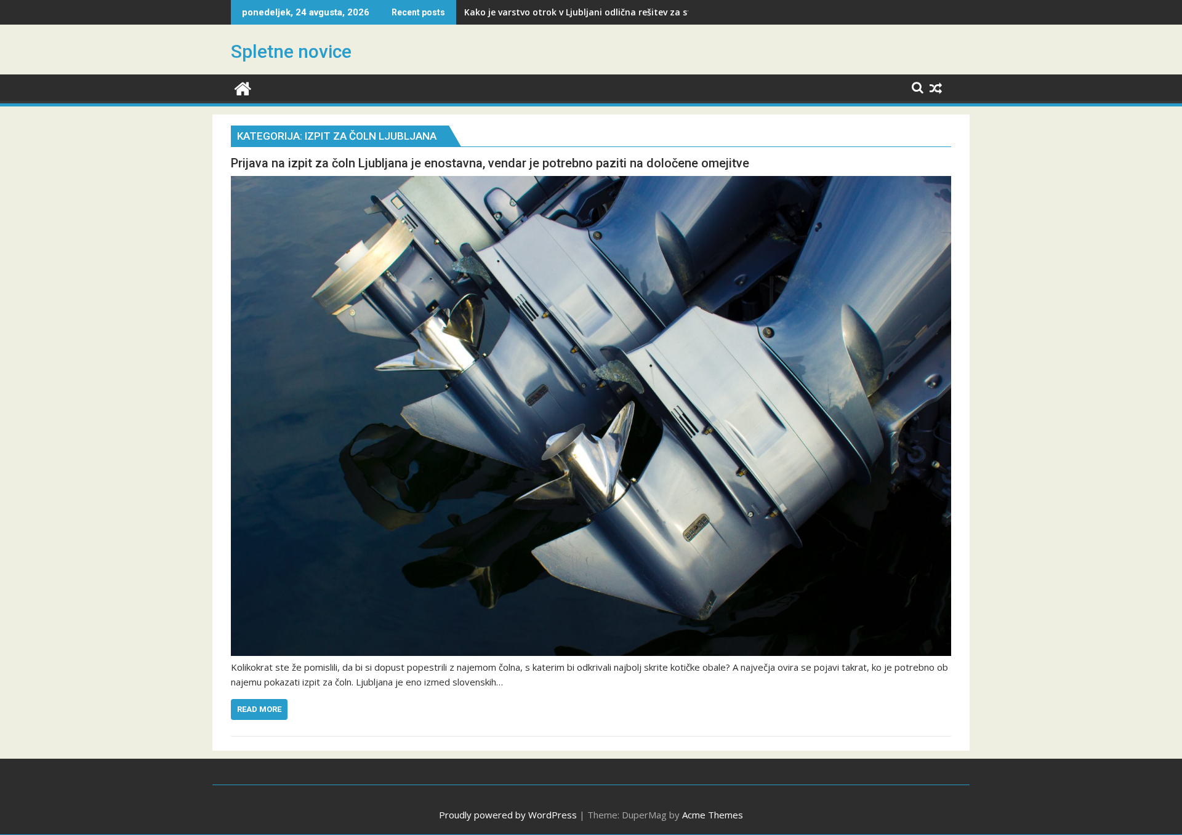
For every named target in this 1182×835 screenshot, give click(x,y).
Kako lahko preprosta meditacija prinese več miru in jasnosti (595, 12)
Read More (259, 709)
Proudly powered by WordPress (508, 815)
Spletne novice (291, 51)
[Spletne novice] (243, 87)
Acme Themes (712, 815)
